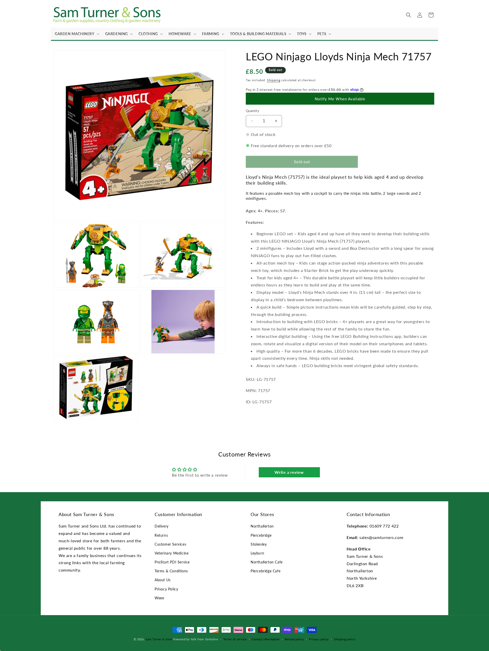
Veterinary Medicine (171, 553)
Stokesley (259, 544)
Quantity (252, 111)
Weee (159, 598)
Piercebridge (261, 535)
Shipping (273, 80)
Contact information (265, 639)
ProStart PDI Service (172, 562)
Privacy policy (319, 639)
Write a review (289, 472)
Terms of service (235, 639)
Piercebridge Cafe (265, 571)
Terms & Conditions (171, 571)
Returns (161, 535)
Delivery (162, 526)
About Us (163, 580)
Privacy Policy (166, 589)
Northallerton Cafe (267, 562)
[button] (76, 34)
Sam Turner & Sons (159, 639)
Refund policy (294, 639)
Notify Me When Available (340, 98)
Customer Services (170, 544)
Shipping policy (345, 639)
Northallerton (262, 526)
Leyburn (257, 553)
